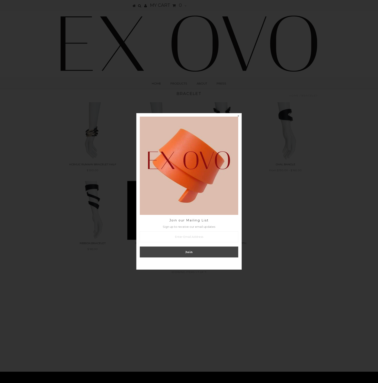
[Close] (238, 116)
